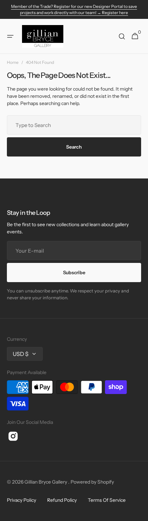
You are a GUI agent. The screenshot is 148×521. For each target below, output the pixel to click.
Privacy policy (21, 500)
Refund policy (62, 500)
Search (74, 147)
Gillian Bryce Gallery (46, 482)
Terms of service (107, 500)
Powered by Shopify (92, 482)
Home (13, 62)
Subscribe (74, 272)
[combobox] (74, 125)
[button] (10, 36)
